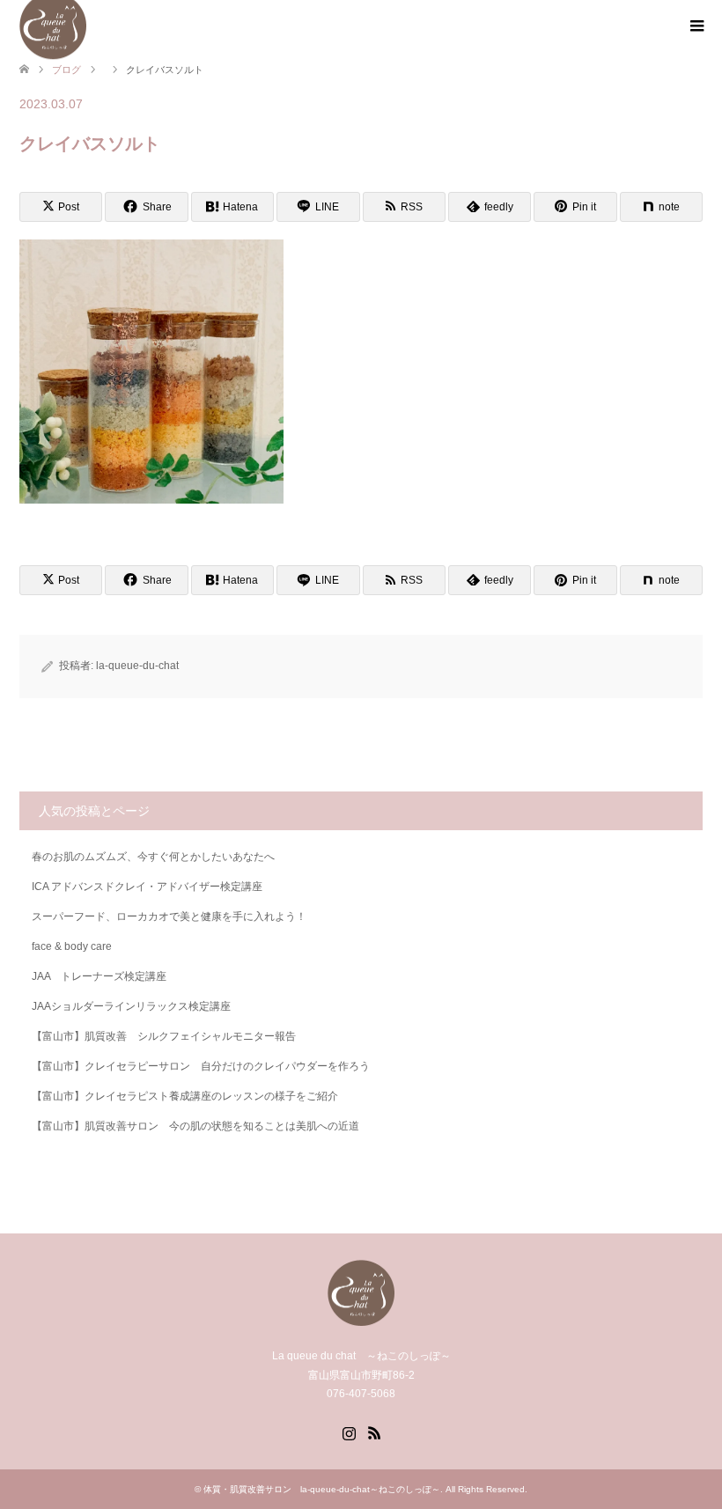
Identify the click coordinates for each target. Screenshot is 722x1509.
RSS (374, 1431)
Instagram (348, 1431)
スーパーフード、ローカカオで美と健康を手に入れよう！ (169, 916)
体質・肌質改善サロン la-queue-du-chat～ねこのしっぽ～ (321, 1489)
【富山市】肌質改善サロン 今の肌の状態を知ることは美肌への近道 (195, 1126)
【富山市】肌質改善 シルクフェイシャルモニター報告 (164, 1036)
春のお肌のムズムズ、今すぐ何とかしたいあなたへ (153, 856)
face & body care (72, 946)
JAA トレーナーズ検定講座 (99, 976)
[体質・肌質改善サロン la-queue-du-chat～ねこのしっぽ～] (361, 1318)
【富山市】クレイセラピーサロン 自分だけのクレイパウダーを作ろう (201, 1066)
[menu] (695, 26)
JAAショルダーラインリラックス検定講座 (131, 1006)
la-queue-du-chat (137, 665)
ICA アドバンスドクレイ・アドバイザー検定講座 (147, 886)
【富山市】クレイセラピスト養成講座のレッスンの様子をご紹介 (185, 1096)
